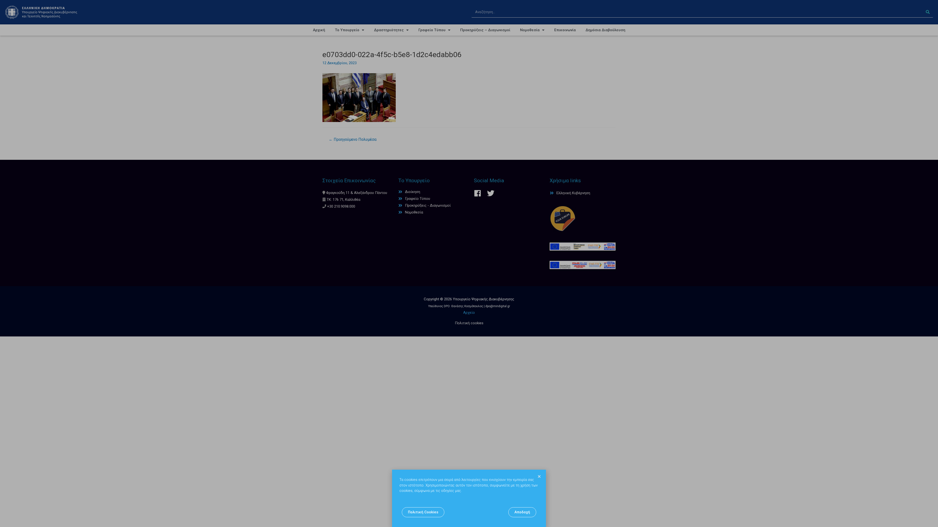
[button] (423, 512)
